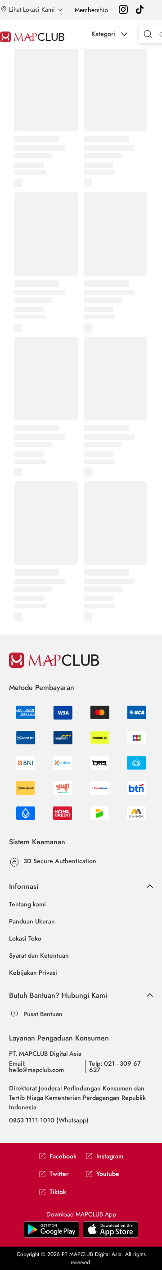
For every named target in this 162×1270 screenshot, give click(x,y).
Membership (91, 10)
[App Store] (51, 1236)
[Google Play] (110, 1236)
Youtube (107, 1174)
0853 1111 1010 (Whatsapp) (49, 1120)
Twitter (59, 1174)
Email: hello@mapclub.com (36, 1066)
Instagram (109, 1156)
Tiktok (58, 1192)
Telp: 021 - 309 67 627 (115, 1066)
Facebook (63, 1156)
